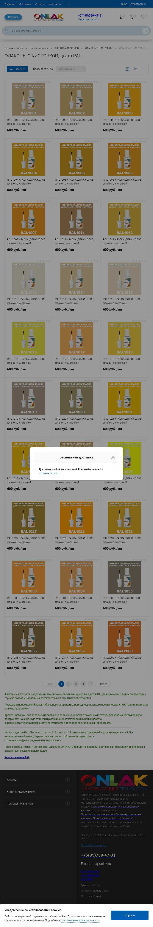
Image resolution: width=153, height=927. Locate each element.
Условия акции (48, 473)
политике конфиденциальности (80, 920)
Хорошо (130, 915)
